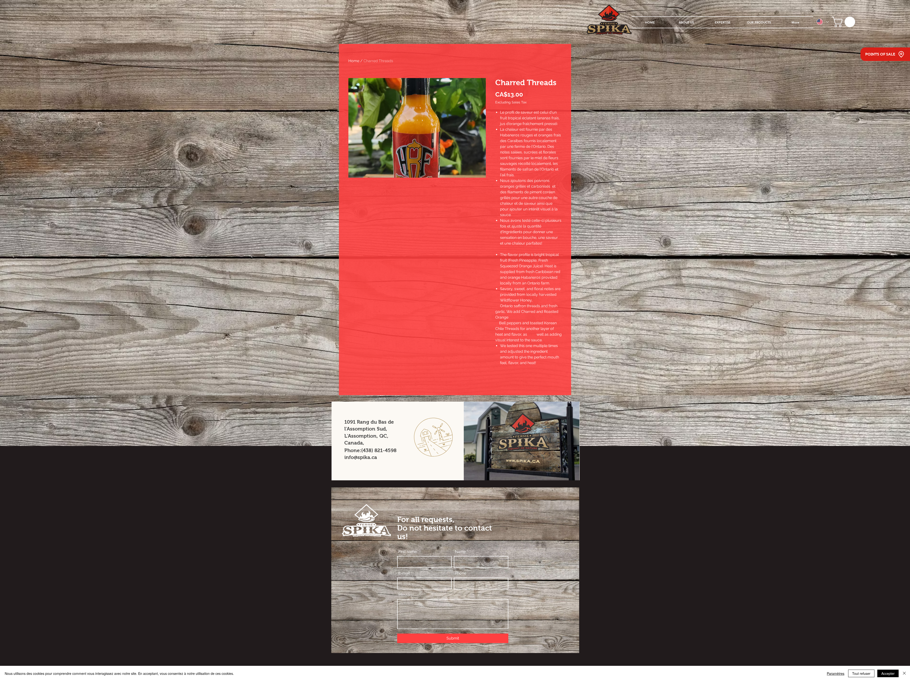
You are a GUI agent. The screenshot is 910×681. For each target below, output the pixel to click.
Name (460, 552)
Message (406, 595)
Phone (460, 573)
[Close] (904, 673)
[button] (845, 22)
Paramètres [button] (835, 673)
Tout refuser (861, 673)
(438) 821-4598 (378, 450)
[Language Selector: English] (822, 22)
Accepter (888, 673)
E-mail (404, 573)
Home (353, 61)
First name (407, 552)
